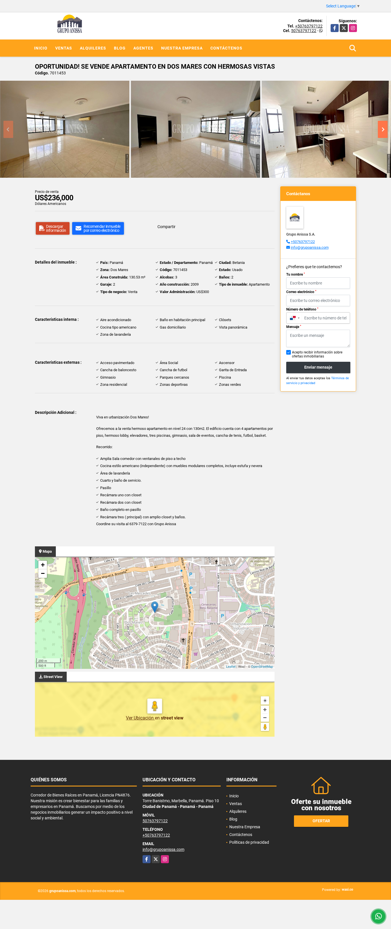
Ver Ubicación (140, 718)
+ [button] (43, 564)
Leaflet (231, 666)
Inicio (41, 48)
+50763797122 (309, 26)
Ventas (63, 48)
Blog (120, 48)
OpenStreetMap (262, 666)
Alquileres (93, 48)
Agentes (143, 48)
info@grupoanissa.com (310, 247)
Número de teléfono (302, 309)
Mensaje (293, 327)
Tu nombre (295, 274)
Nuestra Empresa (182, 48)
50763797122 (303, 30)
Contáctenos (226, 48)
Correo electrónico (301, 292)
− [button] (43, 573)
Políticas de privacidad (249, 842)
